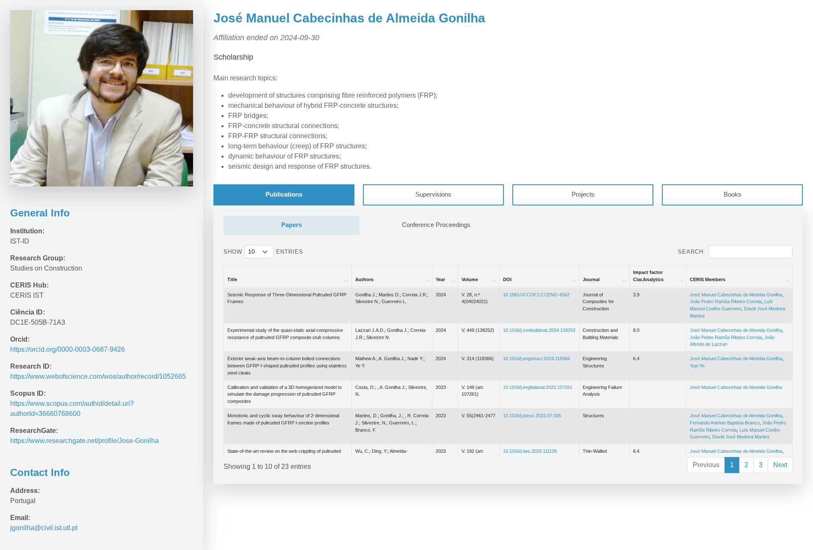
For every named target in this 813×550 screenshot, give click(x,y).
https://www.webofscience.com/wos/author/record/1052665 (98, 376)
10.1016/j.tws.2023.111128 (530, 451)
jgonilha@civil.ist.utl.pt (43, 527)
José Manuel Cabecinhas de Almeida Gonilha (736, 294)
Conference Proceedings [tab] (436, 225)
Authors (364, 279)
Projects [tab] (583, 194)
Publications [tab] (283, 194)
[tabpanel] (508, 344)
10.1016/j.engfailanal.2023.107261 (537, 387)
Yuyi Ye (697, 365)
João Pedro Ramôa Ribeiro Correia (726, 301)
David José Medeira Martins (741, 436)
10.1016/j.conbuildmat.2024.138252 (539, 330)
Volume (470, 279)
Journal (591, 279)
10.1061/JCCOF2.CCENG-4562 (536, 294)
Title (232, 279)
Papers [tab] (291, 225)
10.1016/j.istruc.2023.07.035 (532, 415)
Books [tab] (732, 194)
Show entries (263, 252)
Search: (691, 252)
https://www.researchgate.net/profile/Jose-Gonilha (85, 440)
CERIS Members (707, 279)
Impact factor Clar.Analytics (648, 276)
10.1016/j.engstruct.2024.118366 (536, 358)
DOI (507, 279)
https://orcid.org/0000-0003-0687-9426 (67, 349)
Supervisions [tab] (433, 194)
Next (780, 464)
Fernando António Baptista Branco (725, 422)
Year (440, 279)
